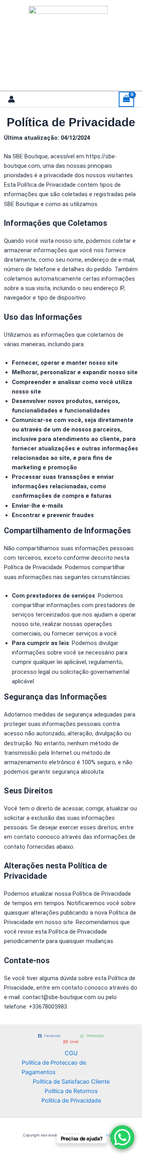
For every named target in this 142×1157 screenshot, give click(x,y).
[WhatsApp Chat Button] (122, 1137)
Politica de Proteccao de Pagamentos (54, 1067)
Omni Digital (109, 1135)
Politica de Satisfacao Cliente (71, 1081)
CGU (71, 1053)
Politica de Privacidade (71, 1100)
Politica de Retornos (71, 1091)
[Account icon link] (11, 99)
